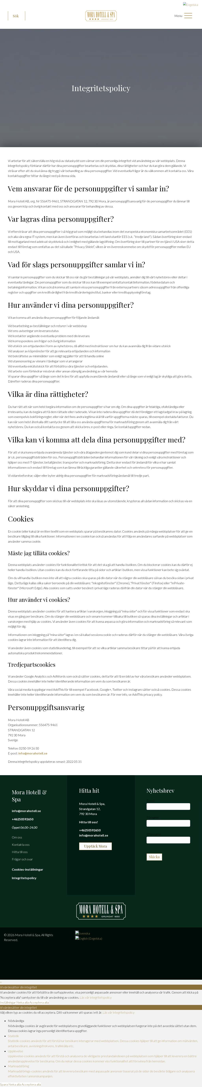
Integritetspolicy (24, 878)
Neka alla (22, 1002)
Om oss (17, 837)
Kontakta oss (21, 844)
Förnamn (153, 817)
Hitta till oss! (88, 822)
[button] (16, 16)
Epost (151, 800)
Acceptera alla (39, 1002)
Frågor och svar (22, 859)
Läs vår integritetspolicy (96, 997)
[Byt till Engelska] (190, 4)
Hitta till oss (20, 852)
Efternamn (154, 834)
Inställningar (8, 1002)
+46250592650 (22, 819)
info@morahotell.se (32, 753)
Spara (4, 1084)
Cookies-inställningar (27, 869)
